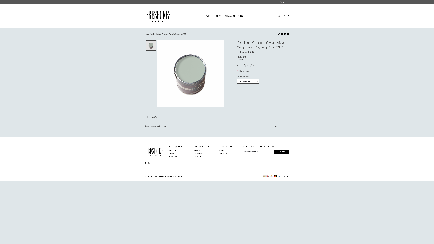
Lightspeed (179, 176)
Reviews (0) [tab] (152, 117)
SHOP (171, 153)
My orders (198, 153)
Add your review (279, 127)
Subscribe (281, 152)
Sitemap (221, 150)
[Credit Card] (271, 176)
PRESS (240, 16)
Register (197, 150)
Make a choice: (243, 77)
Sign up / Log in (284, 2)
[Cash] (264, 176)
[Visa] (279, 176)
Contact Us (223, 153)
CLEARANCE (230, 16)
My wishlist (198, 156)
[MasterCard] (275, 176)
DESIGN (172, 150)
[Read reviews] (245, 65)
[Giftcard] (267, 176)
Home (147, 34)
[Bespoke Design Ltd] (158, 16)
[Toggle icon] (279, 16)
